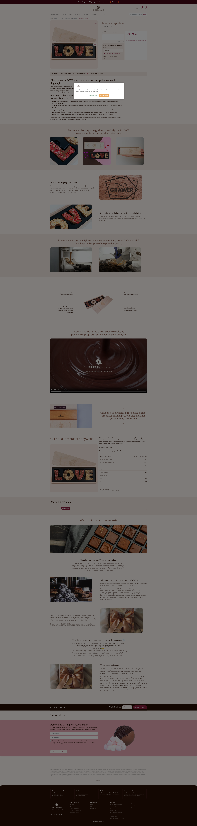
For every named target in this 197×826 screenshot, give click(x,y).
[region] (99, 91)
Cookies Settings (93, 95)
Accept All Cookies (104, 95)
